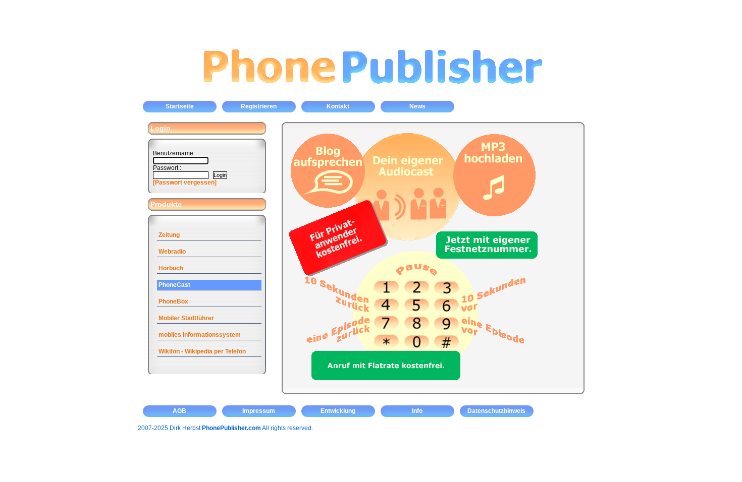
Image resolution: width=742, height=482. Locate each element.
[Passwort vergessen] (185, 182)
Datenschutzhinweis (496, 410)
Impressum (258, 410)
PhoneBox (173, 301)
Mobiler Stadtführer (186, 318)
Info (417, 410)
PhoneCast (174, 284)
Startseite (180, 106)
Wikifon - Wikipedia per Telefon (202, 351)
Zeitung (169, 234)
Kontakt (338, 106)
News (417, 106)
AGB (179, 410)
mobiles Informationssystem (199, 334)
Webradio (172, 251)
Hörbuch (170, 268)
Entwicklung (338, 410)
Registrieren (259, 106)
